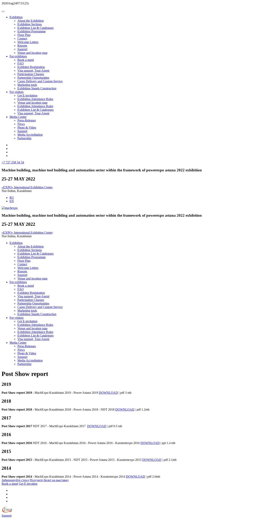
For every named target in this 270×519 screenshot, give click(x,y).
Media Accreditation (30, 134)
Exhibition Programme (31, 31)
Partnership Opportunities (33, 77)
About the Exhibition (30, 20)
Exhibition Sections (29, 24)
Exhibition (16, 17)
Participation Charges (30, 74)
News (21, 124)
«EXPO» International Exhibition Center (27, 187)
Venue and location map (32, 52)
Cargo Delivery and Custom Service (40, 81)
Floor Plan (23, 35)
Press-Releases (26, 120)
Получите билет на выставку (49, 480)
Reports (22, 45)
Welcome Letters (27, 42)
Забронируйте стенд (15, 480)
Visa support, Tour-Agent (33, 70)
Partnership (24, 138)
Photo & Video (26, 127)
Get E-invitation (27, 95)
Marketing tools (27, 84)
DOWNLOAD (108, 392)
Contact (22, 38)
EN (11, 201)
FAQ (20, 63)
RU (11, 197)
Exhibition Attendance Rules (35, 99)
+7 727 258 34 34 (13, 162)
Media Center (17, 117)
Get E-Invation (28, 483)
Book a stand (25, 60)
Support (22, 49)
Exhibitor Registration (31, 67)
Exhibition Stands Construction (36, 88)
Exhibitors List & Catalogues (35, 27)
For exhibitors (18, 56)
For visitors (16, 92)
